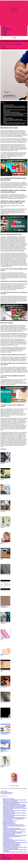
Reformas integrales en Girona (9, 823)
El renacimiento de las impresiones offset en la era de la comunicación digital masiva (14, 840)
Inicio (4, 27)
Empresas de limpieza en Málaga (10, 821)
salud (6, 791)
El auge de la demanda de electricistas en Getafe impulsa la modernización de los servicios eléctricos (15, 843)
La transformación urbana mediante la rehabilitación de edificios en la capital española (14, 830)
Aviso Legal (4, 857)
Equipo (4, 34)
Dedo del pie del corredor (8, 104)
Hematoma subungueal (8, 117)
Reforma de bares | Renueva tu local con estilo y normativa (15, 851)
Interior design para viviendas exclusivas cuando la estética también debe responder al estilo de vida (15, 803)
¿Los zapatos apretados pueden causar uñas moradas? (14, 106)
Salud (4, 30)
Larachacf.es (14, 8)
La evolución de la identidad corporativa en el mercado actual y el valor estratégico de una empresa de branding (14, 805)
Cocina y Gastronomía (7, 29)
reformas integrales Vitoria (8, 822)
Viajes (4, 33)
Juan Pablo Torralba (17, 44)
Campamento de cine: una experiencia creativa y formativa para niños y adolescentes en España (15, 848)
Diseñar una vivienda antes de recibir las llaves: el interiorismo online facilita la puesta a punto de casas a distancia (14, 826)
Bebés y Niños (6, 28)
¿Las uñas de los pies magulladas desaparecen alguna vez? (15, 122)
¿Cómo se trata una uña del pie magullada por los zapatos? (15, 113)
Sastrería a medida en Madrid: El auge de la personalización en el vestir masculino (12, 845)
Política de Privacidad (6, 859)
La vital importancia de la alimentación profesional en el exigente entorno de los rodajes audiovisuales (14, 832)
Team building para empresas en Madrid (11, 828)
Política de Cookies (6, 858)
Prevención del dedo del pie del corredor (11, 112)
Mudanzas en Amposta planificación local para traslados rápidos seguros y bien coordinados (14, 800)
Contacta (5, 35)
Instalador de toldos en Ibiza (9, 834)
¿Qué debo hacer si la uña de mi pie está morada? (13, 114)
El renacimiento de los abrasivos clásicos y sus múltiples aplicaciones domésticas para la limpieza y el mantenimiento (14, 836)
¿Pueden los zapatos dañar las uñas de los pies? (13, 119)
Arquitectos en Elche (7, 838)
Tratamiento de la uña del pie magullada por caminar (14, 123)
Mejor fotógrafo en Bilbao (8, 798)
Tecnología (5, 31)
